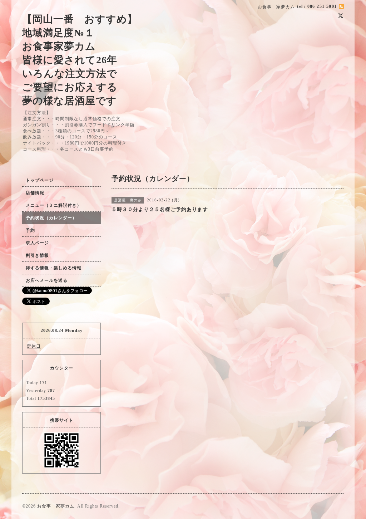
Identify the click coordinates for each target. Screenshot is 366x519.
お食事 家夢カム (55, 506)
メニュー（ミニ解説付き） (53, 205)
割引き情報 (37, 255)
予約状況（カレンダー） (51, 217)
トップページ (40, 180)
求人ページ (37, 242)
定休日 (34, 346)
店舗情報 (35, 192)
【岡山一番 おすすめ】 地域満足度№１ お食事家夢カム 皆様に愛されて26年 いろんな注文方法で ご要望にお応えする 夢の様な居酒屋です (80, 60)
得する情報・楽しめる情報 (53, 267)
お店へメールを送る (47, 280)
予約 (30, 230)
